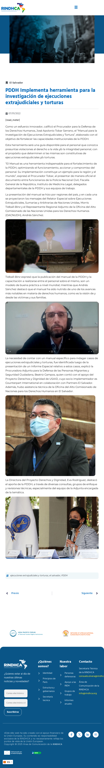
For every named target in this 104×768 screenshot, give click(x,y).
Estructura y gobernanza (48, 689)
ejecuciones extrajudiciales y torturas (29, 576)
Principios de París (49, 680)
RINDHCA (57, 744)
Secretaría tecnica (48, 698)
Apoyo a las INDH (70, 684)
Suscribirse (13, 712)
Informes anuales (69, 702)
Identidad (47, 673)
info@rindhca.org (88, 693)
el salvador (54, 576)
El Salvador (16, 83)
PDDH (64, 576)
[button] (66, 8)
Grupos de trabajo (70, 693)
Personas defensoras (70, 674)
